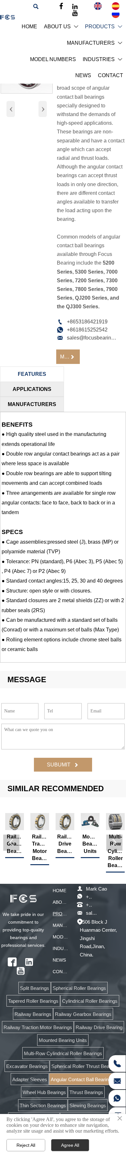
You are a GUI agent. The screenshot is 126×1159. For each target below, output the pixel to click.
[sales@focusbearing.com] (117, 1081)
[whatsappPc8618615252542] (117, 1098)
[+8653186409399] (117, 1063)
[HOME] (7, 17)
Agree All (70, 1145)
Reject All (25, 1145)
